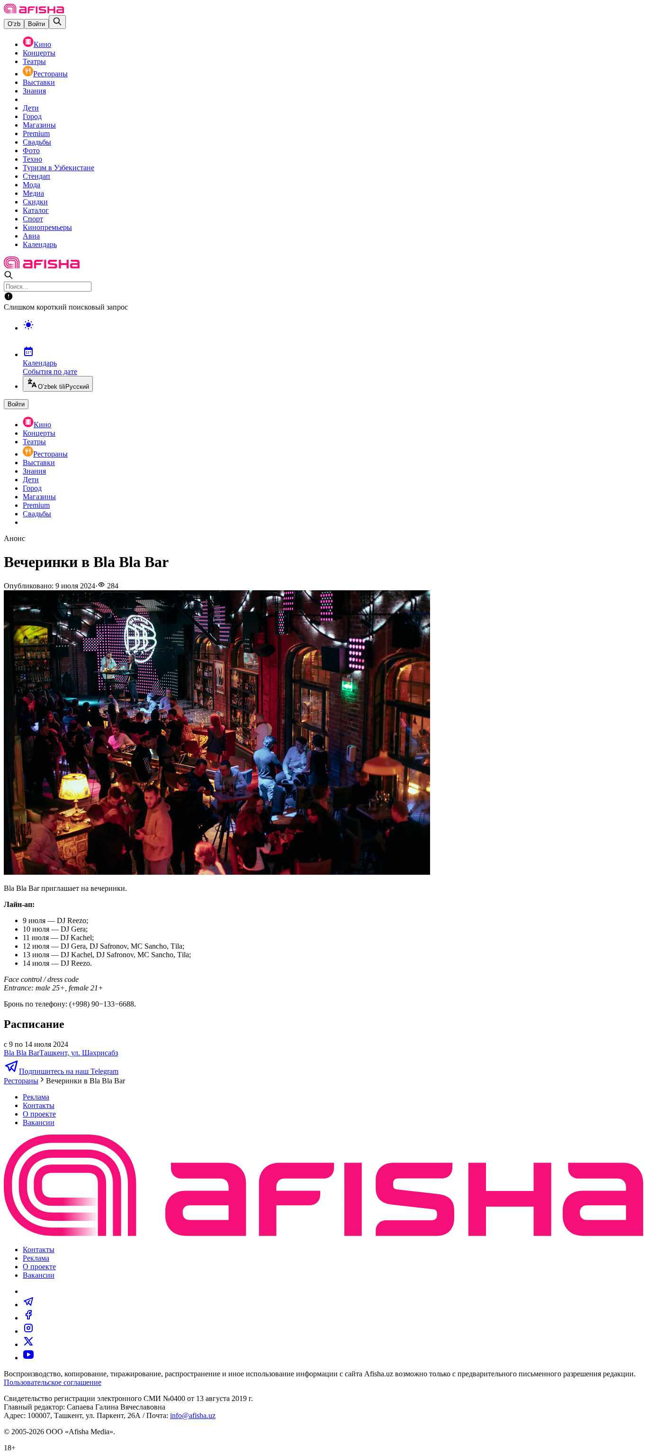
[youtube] (28, 1358)
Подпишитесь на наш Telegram (68, 1071)
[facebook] (28, 1318)
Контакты (38, 1105)
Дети (31, 108)
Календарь (40, 244)
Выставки (39, 82)
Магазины (39, 125)
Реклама (36, 1097)
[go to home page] (34, 11)
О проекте (39, 1114)
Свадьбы (37, 142)
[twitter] (28, 1344)
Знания (34, 91)
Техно (32, 159)
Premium (36, 133)
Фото (31, 151)
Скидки (35, 202)
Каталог (36, 210)
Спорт (33, 219)
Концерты (39, 53)
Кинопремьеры (47, 227)
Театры (34, 61)
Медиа (33, 193)
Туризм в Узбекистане (58, 168)
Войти (36, 23)
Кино (42, 44)
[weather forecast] (333, 335)
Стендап (36, 176)
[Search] (57, 22)
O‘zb (14, 23)
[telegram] (28, 1304)
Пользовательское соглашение (52, 1382)
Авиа (31, 236)
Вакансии (38, 1122)
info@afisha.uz (193, 1415)
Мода (31, 185)
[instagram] (28, 1331)
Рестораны (50, 74)
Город (32, 116)
